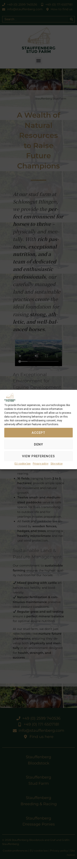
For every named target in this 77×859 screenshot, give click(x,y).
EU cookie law (23, 463)
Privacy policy (40, 463)
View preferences (38, 456)
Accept (38, 433)
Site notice (56, 463)
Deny (38, 444)
